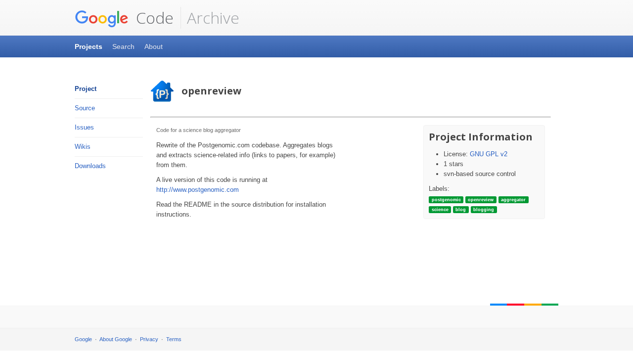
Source (85, 108)
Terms (173, 339)
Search (123, 46)
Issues (84, 127)
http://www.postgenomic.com (197, 189)
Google (83, 339)
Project (85, 88)
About (153, 46)
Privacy (149, 339)
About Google (115, 339)
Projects (88, 46)
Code (153, 17)
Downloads (90, 166)
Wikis (82, 146)
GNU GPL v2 (488, 154)
